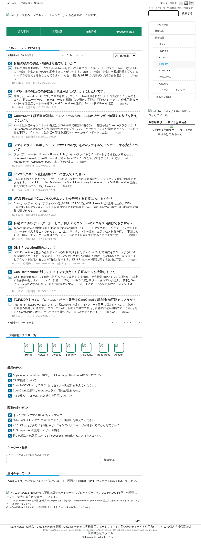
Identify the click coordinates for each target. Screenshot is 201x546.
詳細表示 (124, 103)
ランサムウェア (34, 480)
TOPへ (137, 521)
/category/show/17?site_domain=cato (152, 97)
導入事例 (23, 31)
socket (82, 480)
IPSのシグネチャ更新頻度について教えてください (49, 174)
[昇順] (139, 55)
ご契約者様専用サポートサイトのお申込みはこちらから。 (172, 132)
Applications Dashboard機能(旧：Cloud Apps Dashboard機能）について (57, 375)
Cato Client (15, 480)
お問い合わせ (126, 526)
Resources (165, 77)
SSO (112, 480)
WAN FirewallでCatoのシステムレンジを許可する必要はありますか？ (63, 198)
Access (163, 57)
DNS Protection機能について (35, 247)
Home (162, 44)
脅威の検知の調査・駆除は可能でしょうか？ (45, 63)
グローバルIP (54, 480)
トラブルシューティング (172, 90)
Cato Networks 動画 (49, 526)
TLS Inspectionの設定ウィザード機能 (36, 430)
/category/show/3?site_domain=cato (152, 31)
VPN (91, 480)
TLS (120, 480)
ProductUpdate (124, 31)
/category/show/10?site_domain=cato (152, 37)
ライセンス (132, 480)
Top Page (11, 3)
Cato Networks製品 (22, 526)
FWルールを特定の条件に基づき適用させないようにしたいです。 (60, 91)
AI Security (164, 70)
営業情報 (159, 31)
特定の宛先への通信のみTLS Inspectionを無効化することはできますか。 (58, 435)
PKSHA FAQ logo (188, 541)
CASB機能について (25, 380)
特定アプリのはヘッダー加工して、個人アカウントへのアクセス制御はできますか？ (73, 223)
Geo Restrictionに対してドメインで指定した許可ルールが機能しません (64, 272)
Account (163, 83)
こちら (81, 507)
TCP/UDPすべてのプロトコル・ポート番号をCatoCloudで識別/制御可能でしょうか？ (75, 299)
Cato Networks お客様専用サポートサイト (89, 526)
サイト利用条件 (146, 526)
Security (163, 64)
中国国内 (70, 480)
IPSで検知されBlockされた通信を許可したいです (43, 395)
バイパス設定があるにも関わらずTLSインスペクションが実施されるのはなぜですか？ (66, 425)
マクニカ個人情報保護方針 (174, 526)
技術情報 (25, 3)
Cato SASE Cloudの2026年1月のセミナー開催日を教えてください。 (55, 385)
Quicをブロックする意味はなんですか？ (37, 415)
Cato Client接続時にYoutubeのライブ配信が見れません (47, 390)
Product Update (163, 97)
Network (163, 50)
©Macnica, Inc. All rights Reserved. (100, 537)
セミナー (101, 480)
